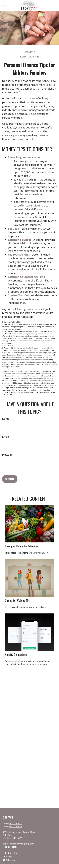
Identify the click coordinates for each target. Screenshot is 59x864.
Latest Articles (10, 853)
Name (5, 418)
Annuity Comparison (16, 654)
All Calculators (10, 860)
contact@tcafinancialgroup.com (18, 843)
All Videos (7, 856)
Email (5, 436)
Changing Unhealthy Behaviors (21, 546)
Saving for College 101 (17, 600)
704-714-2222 (15, 823)
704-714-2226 (15, 826)
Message (7, 454)
